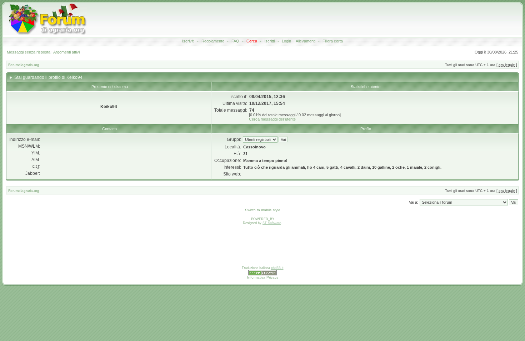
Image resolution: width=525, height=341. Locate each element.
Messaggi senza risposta (28, 52)
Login (286, 41)
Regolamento (212, 41)
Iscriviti (188, 41)
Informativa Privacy (262, 277)
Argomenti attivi (66, 52)
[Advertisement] (265, 19)
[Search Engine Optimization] (262, 274)
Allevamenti (305, 41)
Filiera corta (332, 41)
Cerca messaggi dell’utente (272, 119)
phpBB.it (277, 268)
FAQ (235, 41)
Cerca (251, 41)
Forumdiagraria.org (23, 65)
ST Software (271, 223)
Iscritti (269, 41)
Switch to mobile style (262, 210)
